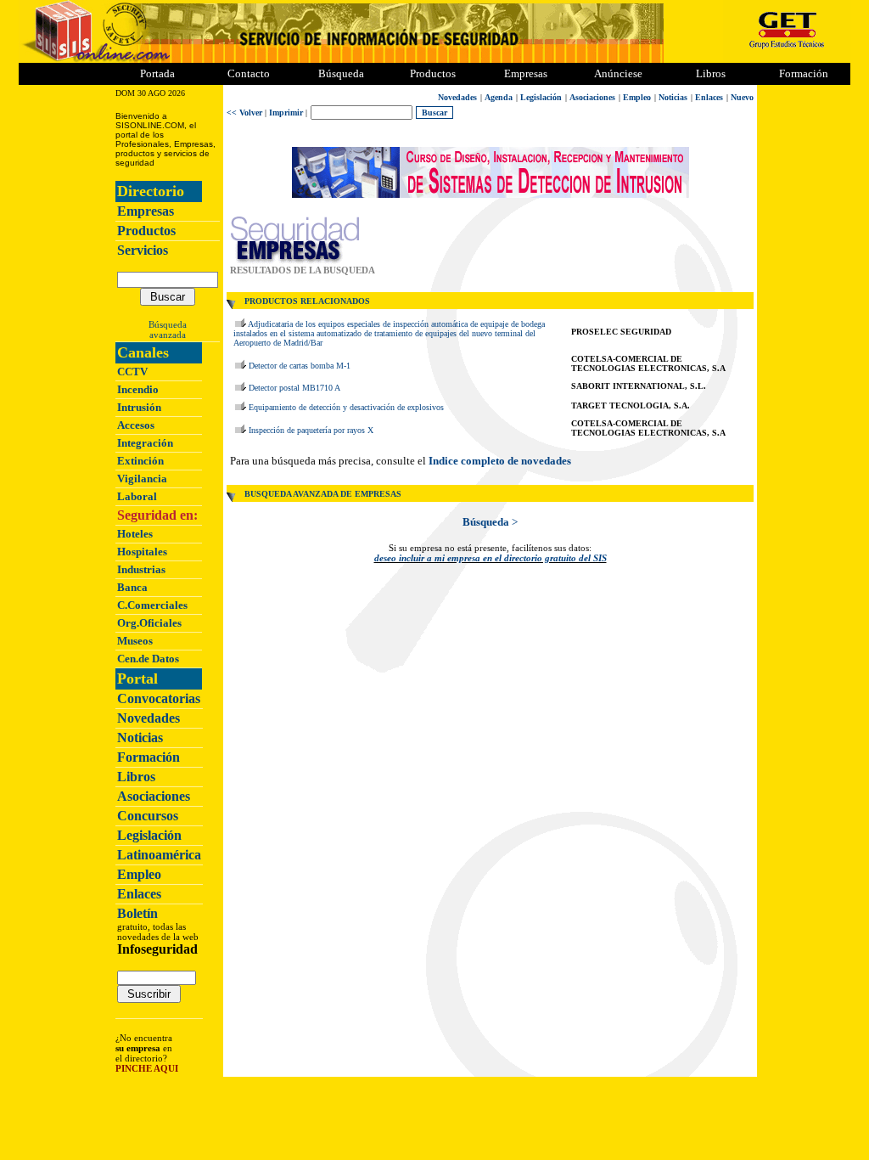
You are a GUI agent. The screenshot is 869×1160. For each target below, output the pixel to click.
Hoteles (135, 533)
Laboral (137, 496)
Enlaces (139, 894)
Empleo (139, 874)
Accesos (135, 425)
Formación (803, 73)
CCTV (132, 371)
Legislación (149, 835)
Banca (132, 587)
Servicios (142, 250)
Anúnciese (618, 73)
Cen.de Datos (148, 658)
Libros (136, 776)
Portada (157, 73)
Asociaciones (153, 796)
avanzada (167, 334)
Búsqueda (168, 324)
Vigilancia (142, 478)
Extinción (140, 460)
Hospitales (142, 551)
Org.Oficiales (149, 623)
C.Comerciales (152, 605)
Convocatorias (158, 698)
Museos (135, 640)
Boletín (137, 913)
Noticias (140, 737)
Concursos (147, 815)
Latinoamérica (159, 854)
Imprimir (286, 112)
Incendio (138, 389)
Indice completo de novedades (500, 460)
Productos (146, 230)
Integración (145, 442)
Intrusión (139, 407)
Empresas (525, 73)
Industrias (141, 569)
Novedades (148, 718)
